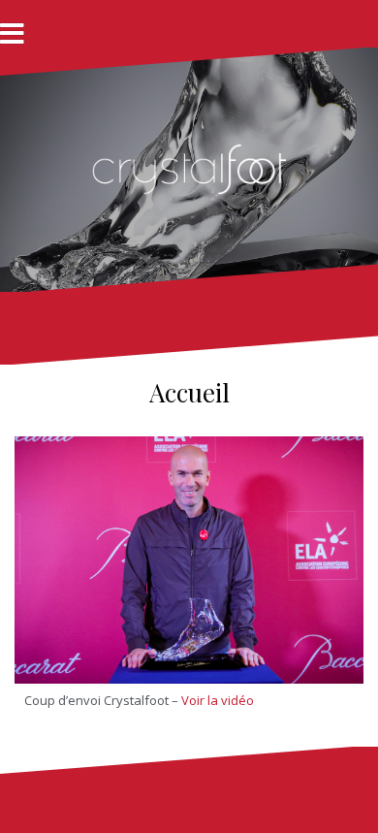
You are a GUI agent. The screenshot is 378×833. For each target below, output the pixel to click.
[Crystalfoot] (189, 168)
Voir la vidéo (217, 700)
